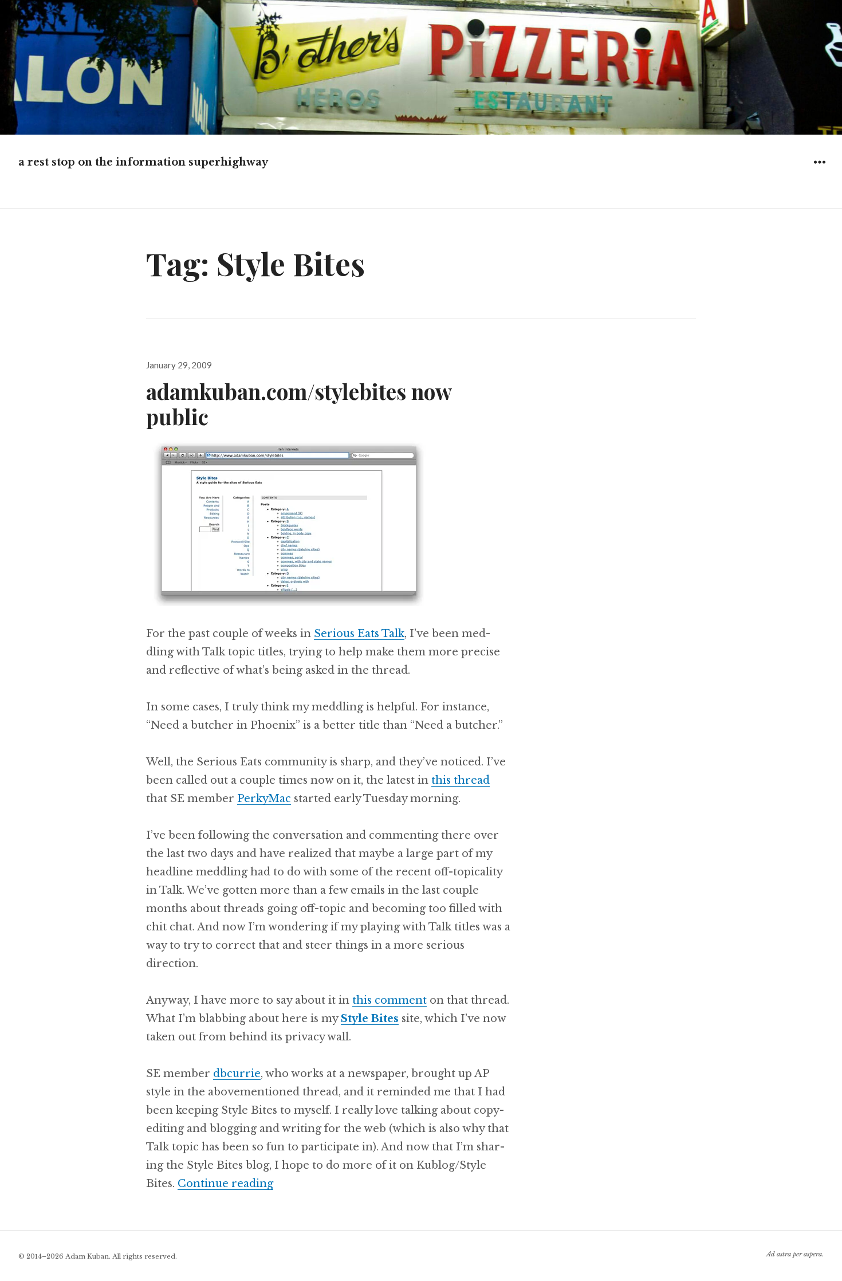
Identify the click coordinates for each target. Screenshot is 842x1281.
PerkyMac (264, 798)
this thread (460, 780)
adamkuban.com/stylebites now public (298, 403)
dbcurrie (237, 1073)
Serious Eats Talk (359, 633)
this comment (389, 1000)
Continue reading (225, 1183)
